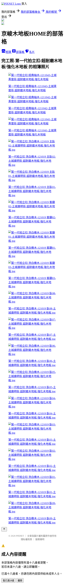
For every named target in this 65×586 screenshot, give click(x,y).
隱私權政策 (26, 539)
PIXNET (20, 536)
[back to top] (4, 529)
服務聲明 (39, 539)
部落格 (20, 52)
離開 (20, 580)
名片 (32, 52)
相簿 (9, 52)
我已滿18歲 (8, 580)
